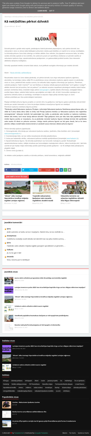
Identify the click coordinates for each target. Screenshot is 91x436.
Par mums (72, 433)
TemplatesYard (19, 433)
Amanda (10, 257)
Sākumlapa (7, 17)
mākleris (28, 387)
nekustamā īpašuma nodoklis (44, 391)
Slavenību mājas (47, 384)
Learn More (42, 11)
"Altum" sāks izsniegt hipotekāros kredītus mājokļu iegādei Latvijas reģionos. (16, 198)
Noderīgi (6, 384)
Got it (51, 11)
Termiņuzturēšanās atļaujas (63, 384)
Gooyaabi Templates (41, 433)
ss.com (58, 391)
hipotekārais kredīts (9, 387)
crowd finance (79, 384)
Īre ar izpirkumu (79, 381)
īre (61, 381)
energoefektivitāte (9, 391)
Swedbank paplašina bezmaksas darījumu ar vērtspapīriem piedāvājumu (41, 316)
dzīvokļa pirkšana (17, 17)
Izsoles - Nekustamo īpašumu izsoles (26, 402)
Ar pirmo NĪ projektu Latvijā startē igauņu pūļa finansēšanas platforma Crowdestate (44, 421)
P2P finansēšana (34, 384)
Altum (36, 381)
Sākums (64, 433)
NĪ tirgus (6, 381)
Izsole (43, 381)
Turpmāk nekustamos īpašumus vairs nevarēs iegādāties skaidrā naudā (43, 198)
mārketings (68, 381)
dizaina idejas (66, 387)
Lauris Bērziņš (10, 26)
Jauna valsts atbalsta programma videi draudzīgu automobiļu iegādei (41, 278)
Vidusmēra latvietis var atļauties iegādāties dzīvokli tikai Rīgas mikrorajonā (72, 198)
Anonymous (11, 236)
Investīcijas (48, 387)
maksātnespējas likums (25, 391)
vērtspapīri (28, 381)
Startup (57, 387)
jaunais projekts (53, 381)
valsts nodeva (38, 387)
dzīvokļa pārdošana (80, 387)
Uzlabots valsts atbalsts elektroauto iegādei (31, 306)
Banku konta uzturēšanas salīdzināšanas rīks (29, 412)
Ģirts (9, 229)
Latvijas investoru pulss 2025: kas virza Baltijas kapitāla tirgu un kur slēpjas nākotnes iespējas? (50, 287)
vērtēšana (66, 391)
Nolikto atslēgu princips (19, 384)
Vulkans (10, 250)
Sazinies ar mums (83, 433)
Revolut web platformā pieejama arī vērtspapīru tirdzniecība (37, 325)
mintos (21, 387)
